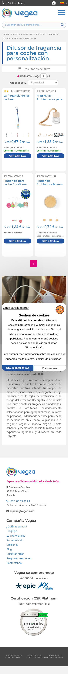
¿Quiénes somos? (16, 526)
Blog (9, 549)
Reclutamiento (14, 540)
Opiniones (12, 544)
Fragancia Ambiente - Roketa (50, 182)
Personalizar (50, 368)
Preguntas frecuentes (19, 558)
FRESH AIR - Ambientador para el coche (49, 99)
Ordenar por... (18, 82)
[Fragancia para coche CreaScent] (17, 202)
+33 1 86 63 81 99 (19, 501)
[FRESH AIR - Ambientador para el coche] (50, 117)
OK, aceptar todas (17, 367)
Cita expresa (17, 156)
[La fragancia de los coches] (17, 117)
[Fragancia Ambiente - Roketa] (50, 202)
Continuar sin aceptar (16, 307)
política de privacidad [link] (48, 358)
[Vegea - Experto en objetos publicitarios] (20, 17)
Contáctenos (14, 563)
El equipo (11, 531)
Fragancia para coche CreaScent (15, 182)
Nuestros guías (15, 553)
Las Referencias (15, 535)
